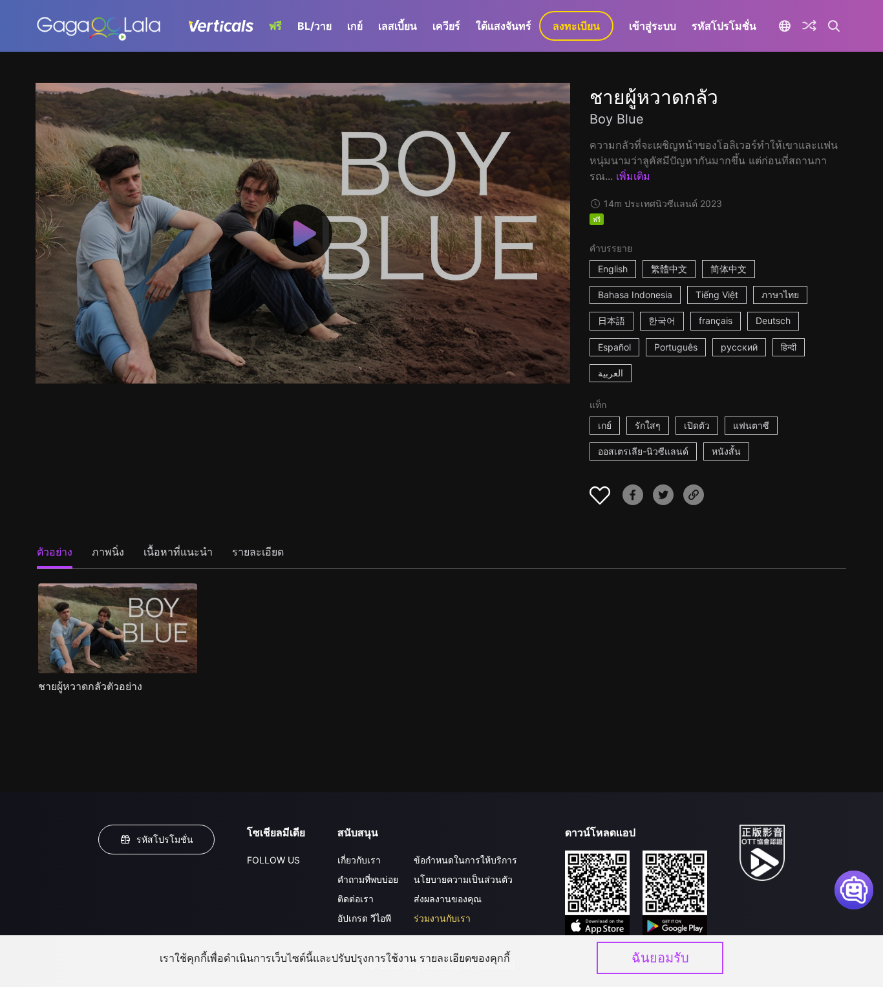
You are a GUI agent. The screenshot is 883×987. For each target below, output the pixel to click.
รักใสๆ (648, 425)
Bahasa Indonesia (635, 294)
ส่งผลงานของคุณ (448, 898)
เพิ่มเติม (633, 175)
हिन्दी (788, 347)
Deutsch (773, 320)
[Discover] (809, 26)
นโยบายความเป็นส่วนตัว (463, 879)
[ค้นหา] (834, 26)
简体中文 (728, 268)
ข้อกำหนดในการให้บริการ (465, 859)
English (613, 268)
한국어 (662, 320)
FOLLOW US (273, 859)
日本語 (611, 320)
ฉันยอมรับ (660, 958)
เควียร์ (446, 25)
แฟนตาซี (751, 425)
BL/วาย (314, 25)
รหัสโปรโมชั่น (724, 25)
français (715, 320)
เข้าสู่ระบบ (652, 25)
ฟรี (275, 25)
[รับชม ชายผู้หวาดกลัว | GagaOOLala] (98, 26)
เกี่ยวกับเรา (359, 859)
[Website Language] (784, 26)
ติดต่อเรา (355, 898)
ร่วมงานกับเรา (442, 918)
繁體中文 (669, 268)
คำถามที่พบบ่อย (367, 879)
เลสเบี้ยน (397, 25)
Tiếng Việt (717, 294)
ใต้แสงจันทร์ (503, 25)
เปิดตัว (697, 425)
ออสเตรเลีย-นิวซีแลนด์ (643, 451)
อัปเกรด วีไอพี (364, 918)
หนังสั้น (726, 451)
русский (739, 347)
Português (675, 347)
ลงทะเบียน (576, 25)
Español (614, 347)
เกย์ (355, 25)
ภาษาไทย (780, 294)
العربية (610, 372)
